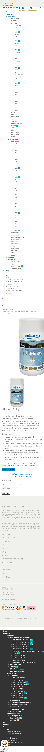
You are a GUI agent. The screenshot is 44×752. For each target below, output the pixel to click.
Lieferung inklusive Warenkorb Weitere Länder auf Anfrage (22, 475)
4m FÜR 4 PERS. (20, 693)
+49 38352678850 (8, 3)
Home (8, 12)
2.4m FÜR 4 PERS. (20, 682)
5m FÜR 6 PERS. (20, 698)
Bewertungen (6, 541)
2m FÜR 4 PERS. (18, 680)
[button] (1, 628)
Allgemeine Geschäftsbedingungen (13, 559)
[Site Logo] (30, 9)
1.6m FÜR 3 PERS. (19, 678)
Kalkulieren (6, 493)
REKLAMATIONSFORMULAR (15, 291)
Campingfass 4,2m (16, 716)
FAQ (9, 277)
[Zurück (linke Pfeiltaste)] (1, 751)
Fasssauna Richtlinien (15, 282)
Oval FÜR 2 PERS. (19, 660)
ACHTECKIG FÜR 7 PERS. (21, 647)
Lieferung (11, 284)
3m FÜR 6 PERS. (18, 689)
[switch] (4, 749)
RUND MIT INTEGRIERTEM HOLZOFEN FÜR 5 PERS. (19, 76)
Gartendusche (17, 266)
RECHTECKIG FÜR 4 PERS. (23, 644)
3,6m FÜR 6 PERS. (19, 691)
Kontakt (8, 273)
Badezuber (5, 566)
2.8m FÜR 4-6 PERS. (21, 684)
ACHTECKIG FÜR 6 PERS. (23, 649)
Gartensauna (6, 569)
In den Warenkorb (8, 470)
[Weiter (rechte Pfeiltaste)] (3, 751)
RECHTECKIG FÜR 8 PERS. (23, 642)
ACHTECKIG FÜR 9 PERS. (23, 640)
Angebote (5, 573)
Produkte (9, 14)
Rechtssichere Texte (14, 288)
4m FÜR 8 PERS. (18, 696)
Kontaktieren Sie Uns (8, 537)
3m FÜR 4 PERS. (18, 687)
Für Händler (5, 580)
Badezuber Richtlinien (15, 280)
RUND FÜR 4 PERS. (19, 655)
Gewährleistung (13, 286)
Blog (7, 271)
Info (7, 275)
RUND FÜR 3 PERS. (19, 658)
